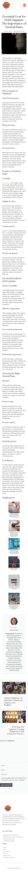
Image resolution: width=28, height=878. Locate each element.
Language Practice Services (11, 835)
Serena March (20, 31)
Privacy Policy (7, 855)
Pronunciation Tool (9, 839)
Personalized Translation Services (13, 837)
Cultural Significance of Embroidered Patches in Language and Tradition (13, 701)
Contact (5, 853)
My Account (6, 851)
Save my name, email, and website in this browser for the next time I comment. (14, 779)
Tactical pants (6, 183)
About (5, 849)
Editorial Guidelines (9, 857)
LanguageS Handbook (9, 841)
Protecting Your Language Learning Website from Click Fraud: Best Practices (15, 730)
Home (4, 847)
